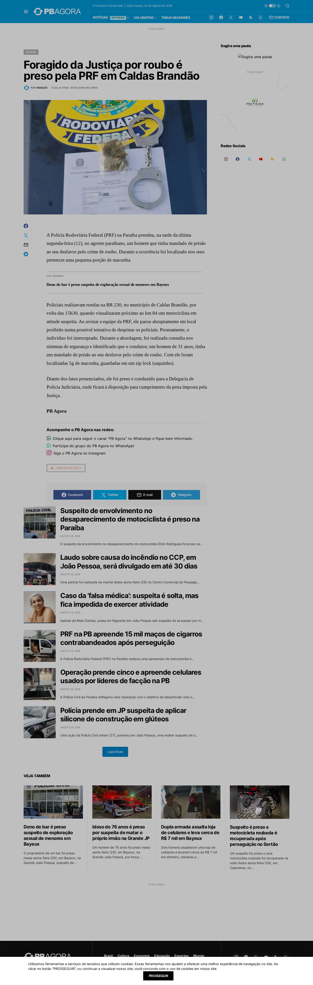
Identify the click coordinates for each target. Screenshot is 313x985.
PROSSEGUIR (158, 976)
